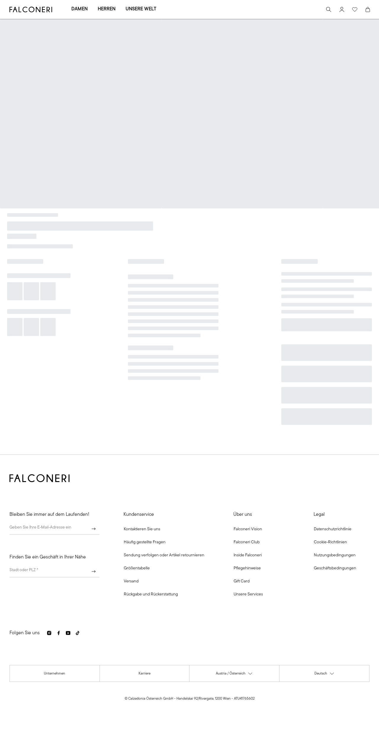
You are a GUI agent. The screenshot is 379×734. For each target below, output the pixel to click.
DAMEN (79, 9)
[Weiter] (93, 528)
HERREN (106, 9)
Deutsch (324, 675)
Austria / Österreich (234, 675)
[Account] (341, 9)
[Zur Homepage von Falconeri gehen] (30, 9)
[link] (144, 542)
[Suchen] (328, 9)
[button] (142, 529)
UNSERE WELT (141, 9)
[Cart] (367, 9)
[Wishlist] (354, 9)
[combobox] (54, 571)
